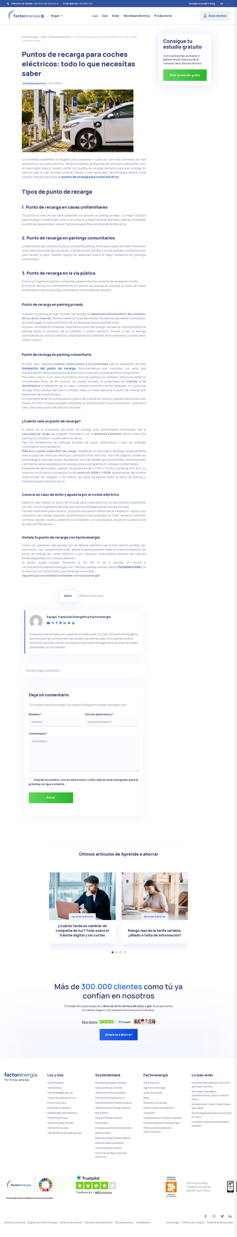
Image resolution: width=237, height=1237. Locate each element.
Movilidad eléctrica (137, 16)
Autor (68, 596)
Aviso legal (172, 1222)
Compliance (143, 1222)
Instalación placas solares (110, 1082)
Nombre (35, 714)
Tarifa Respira (55, 1082)
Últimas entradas (91, 596)
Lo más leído (202, 1075)
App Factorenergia (154, 1087)
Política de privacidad (220, 1222)
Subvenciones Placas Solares (112, 1107)
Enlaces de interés (71, 1222)
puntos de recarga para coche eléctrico (90, 177)
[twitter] (69, 623)
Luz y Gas (55, 1075)
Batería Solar (103, 1133)
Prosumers (101, 1122)
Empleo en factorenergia (42, 1222)
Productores (163, 16)
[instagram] (60, 623)
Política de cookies (193, 1222)
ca (228, 3)
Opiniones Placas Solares (110, 1092)
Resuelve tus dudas (155, 1102)
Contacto (149, 1112)
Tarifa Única (54, 1087)
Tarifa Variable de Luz (60, 1092)
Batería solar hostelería (109, 1143)
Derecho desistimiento (99, 1222)
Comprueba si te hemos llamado (162, 1117)
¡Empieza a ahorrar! (118, 1035)
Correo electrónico (99, 714)
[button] (112, 952)
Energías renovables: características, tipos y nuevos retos (210, 1095)
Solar (115, 16)
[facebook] (57, 623)
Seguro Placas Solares (108, 1117)
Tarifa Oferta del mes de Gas (64, 1133)
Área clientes (218, 16)
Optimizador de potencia (62, 1112)
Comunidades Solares (108, 1148)
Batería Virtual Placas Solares (112, 1138)
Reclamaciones (124, 1222)
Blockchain (101, 1112)
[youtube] (73, 623)
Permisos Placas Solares (110, 1097)
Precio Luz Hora (56, 1102)
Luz (95, 16)
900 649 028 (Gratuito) (46, 3)
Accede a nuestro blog (202, 3)
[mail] (48, 623)
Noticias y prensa (14, 1222)
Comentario (38, 733)
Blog (146, 1097)
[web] (53, 623)
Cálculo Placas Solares (108, 1087)
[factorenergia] (25, 15)
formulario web (129, 567)
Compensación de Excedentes (113, 1127)
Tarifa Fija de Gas (57, 1117)
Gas (105, 16)
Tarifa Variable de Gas (60, 1122)
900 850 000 (86, 3)
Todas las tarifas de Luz (61, 1097)
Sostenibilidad (107, 1075)
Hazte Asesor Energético (158, 1107)
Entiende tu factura (59, 1107)
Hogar (55, 16)
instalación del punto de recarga (49, 368)
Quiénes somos (152, 1092)
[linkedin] (65, 623)
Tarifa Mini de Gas (58, 1127)
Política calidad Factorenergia (161, 1122)
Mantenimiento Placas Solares (113, 1102)
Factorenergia (155, 1075)
